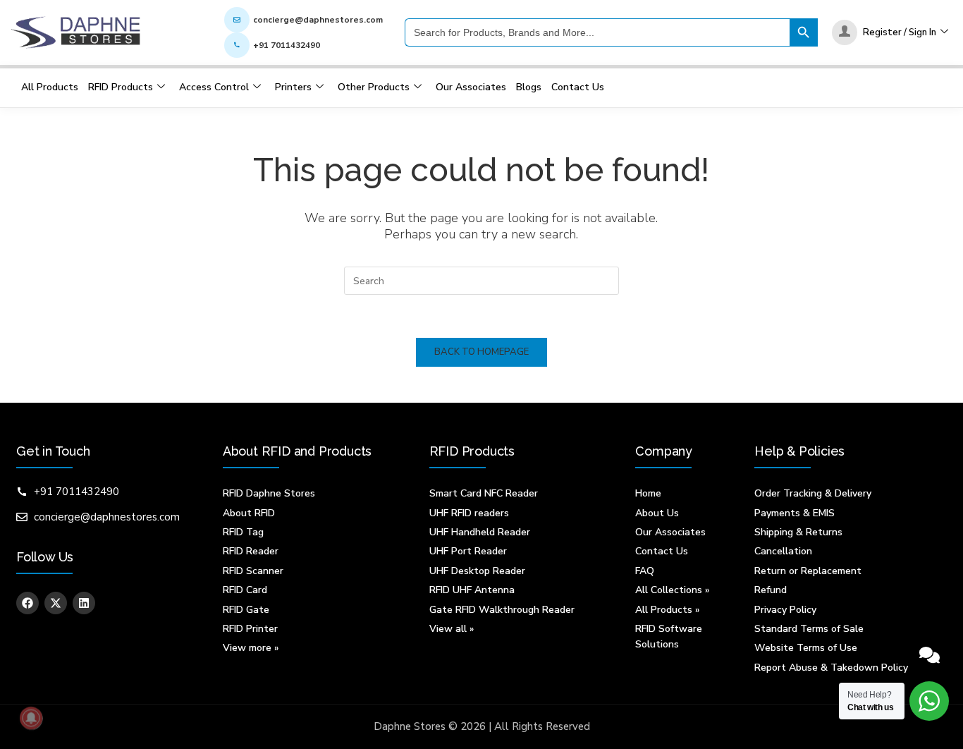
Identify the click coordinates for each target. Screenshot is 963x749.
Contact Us (577, 87)
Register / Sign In (899, 32)
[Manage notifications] (31, 718)
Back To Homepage (481, 352)
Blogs (528, 87)
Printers (293, 87)
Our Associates (471, 87)
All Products (49, 87)
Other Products (374, 87)
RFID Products (120, 87)
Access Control (214, 87)
